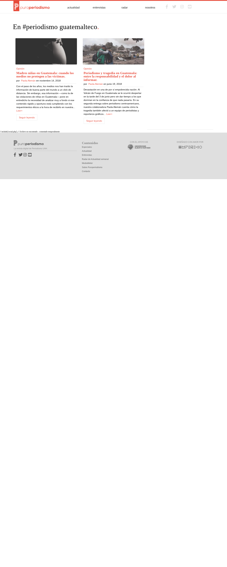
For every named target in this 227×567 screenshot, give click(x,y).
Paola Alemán (28, 80)
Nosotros (150, 7)
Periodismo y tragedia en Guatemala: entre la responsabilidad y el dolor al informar (110, 76)
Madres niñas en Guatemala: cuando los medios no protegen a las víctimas (45, 74)
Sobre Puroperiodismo (92, 167)
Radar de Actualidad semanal (95, 159)
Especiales (87, 147)
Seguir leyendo (27, 117)
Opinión (20, 68)
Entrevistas (99, 7)
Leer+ (19, 110)
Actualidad (73, 7)
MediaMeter (87, 163)
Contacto (86, 171)
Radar (124, 7)
